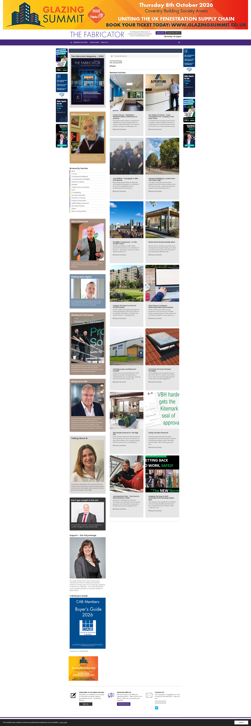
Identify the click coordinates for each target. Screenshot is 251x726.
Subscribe (160, 33)
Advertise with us (173, 33)
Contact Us (160, 702)
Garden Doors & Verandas (80, 187)
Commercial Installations (79, 176)
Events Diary (94, 42)
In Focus (74, 174)
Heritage (74, 184)
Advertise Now (123, 704)
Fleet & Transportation (78, 211)
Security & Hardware (78, 195)
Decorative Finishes (78, 206)
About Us (104, 42)
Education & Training (78, 198)
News (73, 171)
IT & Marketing (76, 193)
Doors (73, 190)
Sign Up (86, 704)
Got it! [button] (241, 722)
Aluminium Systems (77, 182)
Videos (73, 209)
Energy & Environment (78, 201)
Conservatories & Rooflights (80, 179)
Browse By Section (80, 42)
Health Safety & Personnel (80, 203)
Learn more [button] (63, 722)
